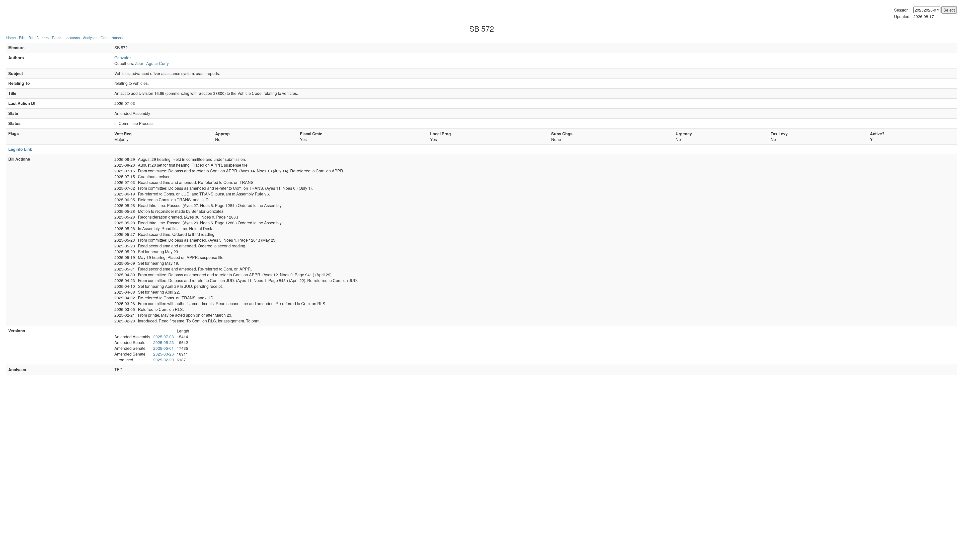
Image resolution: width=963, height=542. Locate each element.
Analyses (90, 37)
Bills (22, 37)
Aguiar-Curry (157, 63)
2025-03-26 (163, 354)
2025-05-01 (163, 348)
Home (11, 37)
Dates (56, 37)
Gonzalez (122, 57)
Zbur (139, 63)
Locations (72, 37)
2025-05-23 (163, 342)
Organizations (112, 37)
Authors (42, 37)
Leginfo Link (20, 149)
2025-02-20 (163, 360)
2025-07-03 (163, 337)
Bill (31, 37)
